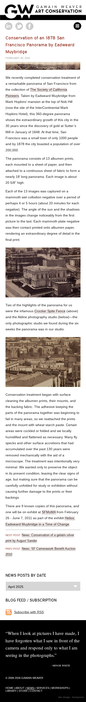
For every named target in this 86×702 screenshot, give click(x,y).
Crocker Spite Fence (49, 311)
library (10, 690)
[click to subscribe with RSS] (9, 612)
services (42, 687)
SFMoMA (49, 512)
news (30, 687)
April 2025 (15, 587)
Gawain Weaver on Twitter (19, 26)
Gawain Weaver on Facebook (29, 26)
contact (36, 690)
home (9, 687)
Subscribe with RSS (29, 612)
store (23, 690)
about (19, 687)
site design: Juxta (71, 697)
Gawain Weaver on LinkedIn (8, 26)
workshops (60, 687)
